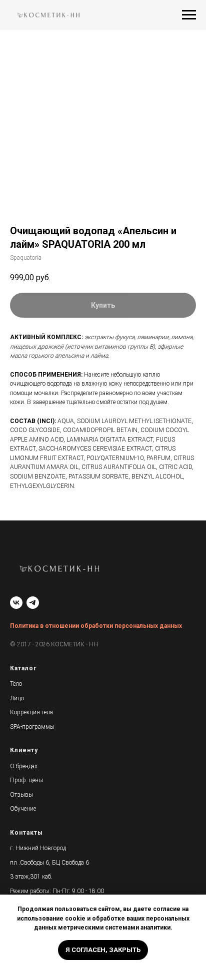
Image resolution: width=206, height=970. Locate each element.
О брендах (24, 766)
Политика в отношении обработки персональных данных (96, 625)
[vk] (16, 602)
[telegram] (32, 602)
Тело (16, 683)
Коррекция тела (31, 712)
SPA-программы (32, 726)
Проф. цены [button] (26, 780)
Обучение (23, 808)
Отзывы (21, 794)
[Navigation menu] (189, 15)
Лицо (17, 698)
